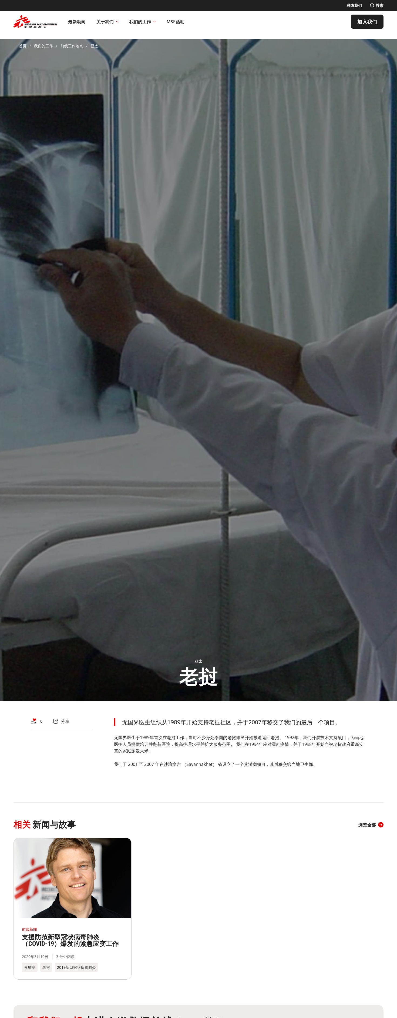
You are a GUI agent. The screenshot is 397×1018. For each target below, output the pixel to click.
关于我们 (105, 22)
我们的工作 (140, 22)
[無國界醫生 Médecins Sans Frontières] (35, 21)
